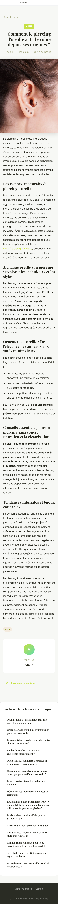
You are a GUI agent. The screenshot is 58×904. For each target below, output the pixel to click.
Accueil (7, 17)
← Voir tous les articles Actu (19, 683)
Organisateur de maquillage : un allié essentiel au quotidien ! (27, 721)
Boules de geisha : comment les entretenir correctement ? (24, 752)
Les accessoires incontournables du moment (26, 783)
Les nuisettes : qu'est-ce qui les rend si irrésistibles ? (28, 865)
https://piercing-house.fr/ (17, 248)
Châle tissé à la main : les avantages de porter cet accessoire (28, 731)
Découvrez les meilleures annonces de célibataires (27, 793)
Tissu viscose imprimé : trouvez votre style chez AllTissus (27, 834)
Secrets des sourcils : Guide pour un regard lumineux (26, 854)
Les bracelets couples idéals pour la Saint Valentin (26, 817)
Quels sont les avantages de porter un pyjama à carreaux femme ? (27, 762)
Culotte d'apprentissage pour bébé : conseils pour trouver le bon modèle (26, 844)
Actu (15, 17)
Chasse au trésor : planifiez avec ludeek (28, 825)
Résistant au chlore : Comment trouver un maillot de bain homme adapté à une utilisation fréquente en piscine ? (28, 805)
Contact (39, 888)
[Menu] (37, 2)
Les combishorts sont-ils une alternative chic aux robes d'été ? (28, 742)
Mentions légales (23, 888)
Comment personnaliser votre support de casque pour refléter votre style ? (27, 772)
